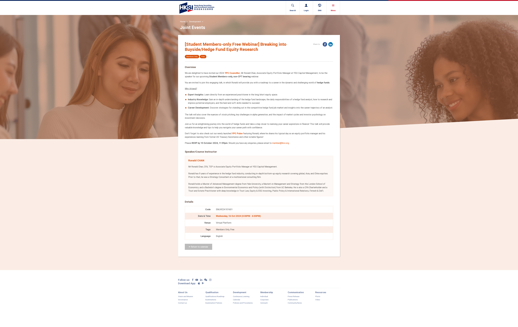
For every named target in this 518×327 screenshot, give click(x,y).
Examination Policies (213, 303)
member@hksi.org (280, 143)
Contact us (182, 303)
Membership (266, 292)
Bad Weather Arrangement (239, 318)
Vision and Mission (185, 296)
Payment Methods (279, 318)
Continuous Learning (241, 296)
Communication (296, 292)
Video (317, 300)
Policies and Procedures (243, 303)
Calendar (236, 300)
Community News (295, 303)
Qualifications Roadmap (214, 296)
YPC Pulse (237, 133)
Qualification (211, 292)
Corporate (264, 300)
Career (222, 318)
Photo (317, 296)
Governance (183, 300)
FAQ (179, 318)
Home (182, 21)
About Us (183, 292)
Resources (320, 292)
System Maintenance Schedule (303, 318)
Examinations (210, 300)
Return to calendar (199, 246)
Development (195, 21)
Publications (293, 300)
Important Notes (192, 318)
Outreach (264, 303)
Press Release (293, 296)
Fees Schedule (261, 318)
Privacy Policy (209, 318)
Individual (264, 296)
